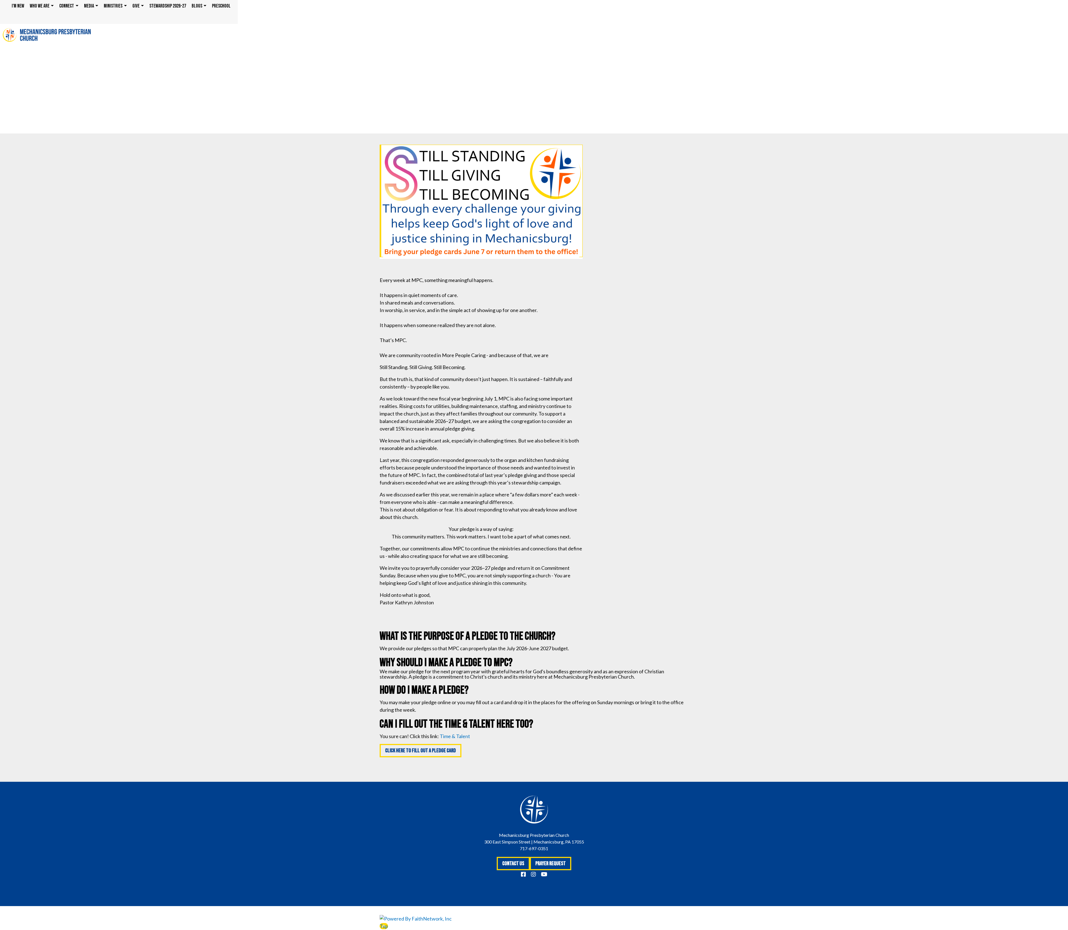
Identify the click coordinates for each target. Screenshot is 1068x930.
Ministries (113, 6)
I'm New (18, 6)
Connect (66, 6)
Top (384, 926)
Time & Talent (455, 736)
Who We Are (40, 6)
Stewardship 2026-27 (167, 6)
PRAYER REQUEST (550, 863)
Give (136, 6)
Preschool (221, 6)
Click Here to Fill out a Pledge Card (420, 750)
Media (89, 6)
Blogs (197, 6)
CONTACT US (513, 863)
